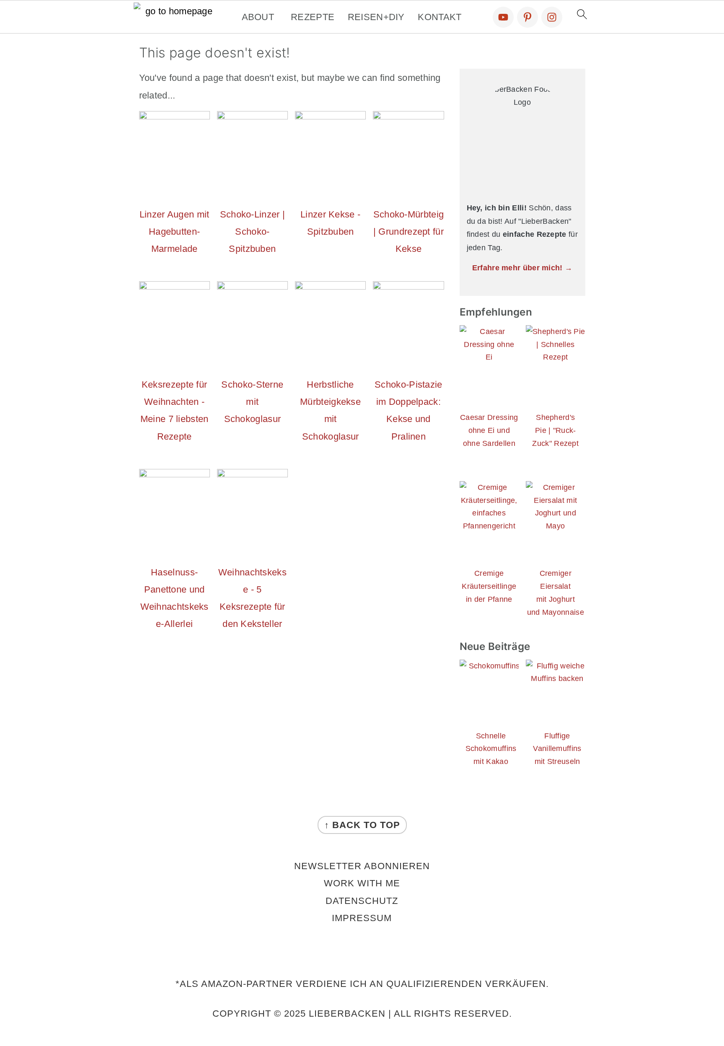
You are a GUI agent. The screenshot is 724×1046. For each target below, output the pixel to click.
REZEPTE (312, 17)
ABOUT (258, 17)
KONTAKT (439, 17)
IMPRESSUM (362, 918)
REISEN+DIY (376, 17)
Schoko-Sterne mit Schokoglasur (252, 402)
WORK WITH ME (362, 883)
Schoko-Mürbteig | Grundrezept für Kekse (408, 231)
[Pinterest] (527, 17)
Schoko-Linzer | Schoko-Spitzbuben (252, 231)
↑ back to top (362, 825)
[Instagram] (551, 17)
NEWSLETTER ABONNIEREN (362, 866)
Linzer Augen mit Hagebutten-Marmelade (174, 231)
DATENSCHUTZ (362, 901)
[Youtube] (503, 17)
